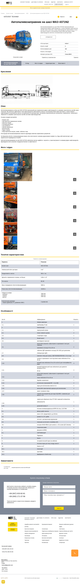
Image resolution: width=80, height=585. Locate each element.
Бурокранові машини (47, 524)
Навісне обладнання (30, 533)
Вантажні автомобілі (47, 538)
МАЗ (27, 13)
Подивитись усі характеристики (49, 57)
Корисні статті (68, 2)
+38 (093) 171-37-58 (17, 496)
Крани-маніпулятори (47, 533)
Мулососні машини (29, 529)
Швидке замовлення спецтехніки (12, 524)
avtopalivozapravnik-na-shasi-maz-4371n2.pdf (21, 467)
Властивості (61, 63)
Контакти (60, 2)
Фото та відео (39, 63)
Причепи (27, 542)
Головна (3, 13)
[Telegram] (10, 555)
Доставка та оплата (37, 2)
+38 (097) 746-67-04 (48, 4)
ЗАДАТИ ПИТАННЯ (58, 4)
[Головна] (9, 3)
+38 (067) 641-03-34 (7, 549)
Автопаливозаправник (20, 13)
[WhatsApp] (3, 555)
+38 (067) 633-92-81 (17, 493)
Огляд (27, 63)
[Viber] (6, 555)
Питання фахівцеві (12, 529)
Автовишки (27, 535)
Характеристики (50, 63)
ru (66, 4)
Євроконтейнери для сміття (66, 531)
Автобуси (61, 538)
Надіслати (59, 508)
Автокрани (44, 535)
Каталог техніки (25, 2)
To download (7, 466)
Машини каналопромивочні (31, 531)
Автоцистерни (62, 535)
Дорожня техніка (63, 533)
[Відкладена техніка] (65, 16)
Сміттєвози (62, 529)
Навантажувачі (45, 540)
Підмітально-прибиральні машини (50, 531)
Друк (71, 16)
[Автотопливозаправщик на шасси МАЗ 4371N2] (40, 167)
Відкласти (62, 16)
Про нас (47, 2)
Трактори (27, 540)
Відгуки (53, 2)
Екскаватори (45, 542)
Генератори (62, 542)
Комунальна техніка (29, 538)
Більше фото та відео (18, 57)
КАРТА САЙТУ (4, 578)
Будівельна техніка (63, 540)
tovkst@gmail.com (7, 565)
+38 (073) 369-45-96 (7, 551)
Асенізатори (45, 529)
